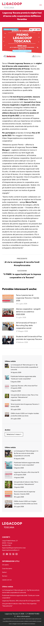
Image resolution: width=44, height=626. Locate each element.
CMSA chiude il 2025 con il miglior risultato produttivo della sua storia (25, 414)
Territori (4, 576)
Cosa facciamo (7, 568)
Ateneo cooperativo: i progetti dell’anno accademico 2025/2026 (28, 311)
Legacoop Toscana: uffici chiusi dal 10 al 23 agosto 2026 (24, 387)
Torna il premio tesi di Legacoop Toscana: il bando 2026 (27, 298)
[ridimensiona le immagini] (8, 298)
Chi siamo (5, 565)
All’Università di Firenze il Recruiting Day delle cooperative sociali (26, 325)
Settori (4, 572)
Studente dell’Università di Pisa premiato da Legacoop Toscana (29, 337)
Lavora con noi (7, 580)
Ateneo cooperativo (11, 29)
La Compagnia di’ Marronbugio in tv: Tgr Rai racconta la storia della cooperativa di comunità (24, 367)
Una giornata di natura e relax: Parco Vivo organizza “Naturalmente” (24, 396)
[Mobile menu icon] (40, 5)
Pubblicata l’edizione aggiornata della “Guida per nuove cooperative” (23, 377)
